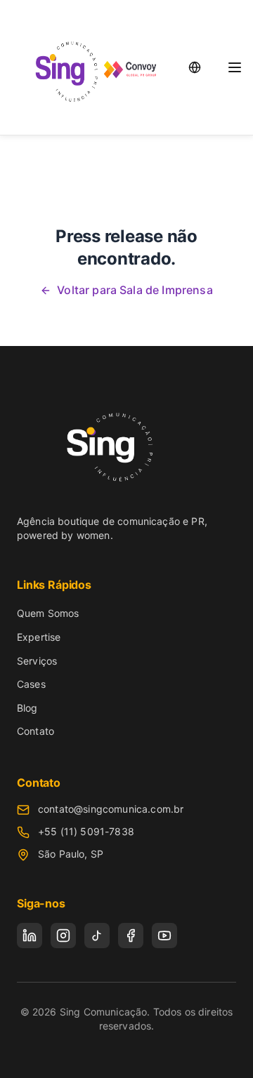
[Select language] (194, 67)
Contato (35, 731)
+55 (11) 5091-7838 (86, 831)
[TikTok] (97, 935)
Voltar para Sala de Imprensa (134, 290)
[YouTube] (164, 935)
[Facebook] (130, 935)
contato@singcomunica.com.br (110, 809)
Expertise (38, 637)
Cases (31, 684)
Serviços (37, 661)
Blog (27, 708)
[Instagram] (63, 935)
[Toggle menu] (235, 67)
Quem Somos (48, 613)
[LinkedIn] (29, 935)
